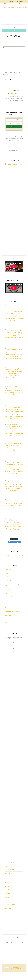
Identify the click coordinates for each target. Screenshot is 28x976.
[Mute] (19, 270)
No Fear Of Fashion (10, 904)
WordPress (17, 968)
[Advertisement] (16, 672)
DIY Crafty (7, 576)
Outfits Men (8, 600)
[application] (14, 266)
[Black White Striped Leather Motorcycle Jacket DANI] (14, 320)
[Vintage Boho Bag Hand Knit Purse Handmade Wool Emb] (14, 470)
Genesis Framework (10, 968)
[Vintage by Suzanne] (14, 168)
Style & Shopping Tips (10, 608)
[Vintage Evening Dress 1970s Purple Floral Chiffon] (14, 527)
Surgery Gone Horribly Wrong (12, 611)
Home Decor (8, 580)
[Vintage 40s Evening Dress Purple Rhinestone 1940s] (14, 489)
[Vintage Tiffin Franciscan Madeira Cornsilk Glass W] (14, 357)
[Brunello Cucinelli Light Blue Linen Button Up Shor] (14, 338)
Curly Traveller (8, 908)
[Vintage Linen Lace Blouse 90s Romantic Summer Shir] (14, 414)
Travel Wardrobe (9, 615)
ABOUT (11, 1)
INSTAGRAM (20, 5)
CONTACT (5, 3)
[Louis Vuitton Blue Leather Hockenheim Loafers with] (14, 452)
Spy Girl (7, 889)
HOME (4, 1)
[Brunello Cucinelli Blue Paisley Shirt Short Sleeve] (14, 395)
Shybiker (7, 886)
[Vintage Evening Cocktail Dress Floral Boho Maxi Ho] (14, 433)
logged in (10, 82)
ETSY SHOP (10, 5)
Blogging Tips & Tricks (10, 573)
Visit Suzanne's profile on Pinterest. (14, 555)
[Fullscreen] (21, 270)
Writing (7, 622)
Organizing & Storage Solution (12, 593)
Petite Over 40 (8, 873)
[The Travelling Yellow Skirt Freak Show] (14, 648)
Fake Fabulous (8, 912)
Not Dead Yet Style (9, 869)
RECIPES (13, 3)
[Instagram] (7, 7)
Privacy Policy (20, 1)
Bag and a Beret (9, 866)
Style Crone (8, 882)
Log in (21, 968)
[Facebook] (13, 7)
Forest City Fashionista (10, 901)
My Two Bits (8, 589)
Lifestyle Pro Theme (17, 967)
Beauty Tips (8, 569)
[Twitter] (25, 7)
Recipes (7, 604)
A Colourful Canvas (9, 893)
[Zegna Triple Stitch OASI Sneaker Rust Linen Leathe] (14, 508)
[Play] (6, 270)
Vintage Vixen (8, 897)
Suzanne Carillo (14, 15)
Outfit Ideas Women (10, 596)
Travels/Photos (8, 619)
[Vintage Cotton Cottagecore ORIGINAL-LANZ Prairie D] (14, 376)
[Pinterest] (20, 7)
